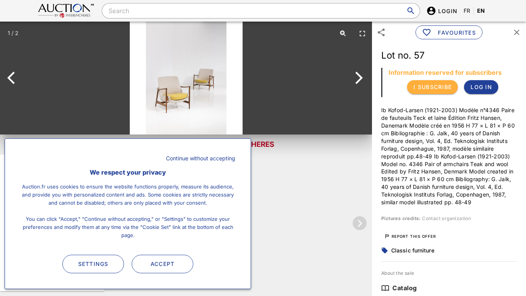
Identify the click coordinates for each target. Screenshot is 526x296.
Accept (163, 264)
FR (467, 10)
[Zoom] (343, 33)
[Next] (357, 78)
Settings (93, 264)
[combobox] (261, 10)
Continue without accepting (200, 158)
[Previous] (14, 78)
